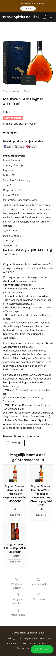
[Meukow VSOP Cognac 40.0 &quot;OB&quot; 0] (28, 59)
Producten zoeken (17, 585)
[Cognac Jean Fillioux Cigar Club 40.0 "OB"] (15, 532)
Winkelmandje (17, 614)
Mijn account (38, 584)
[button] (28, 8)
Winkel (16, 91)
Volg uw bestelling (17, 601)
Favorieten (39, 599)
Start (6, 91)
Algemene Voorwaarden (37, 638)
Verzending (13, 643)
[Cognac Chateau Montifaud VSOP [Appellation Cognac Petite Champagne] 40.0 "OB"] (41, 473)
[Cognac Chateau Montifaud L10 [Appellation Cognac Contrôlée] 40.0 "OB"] (15, 473)
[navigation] (13, 638)
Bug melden (29, 643)
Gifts (26, 91)
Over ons (44, 643)
